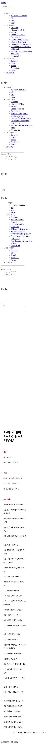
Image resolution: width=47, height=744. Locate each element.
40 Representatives (19, 16)
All (12, 18)
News (13, 70)
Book (13, 63)
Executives (15, 37)
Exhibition (15, 68)
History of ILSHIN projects (21, 44)
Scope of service (18, 35)
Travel (13, 65)
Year (13, 23)
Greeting (14, 27)
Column (14, 61)
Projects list (16, 56)
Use (12, 20)
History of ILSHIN (18, 30)
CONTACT (10, 73)
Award (13, 32)
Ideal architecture (18, 42)
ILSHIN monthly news (20, 39)
